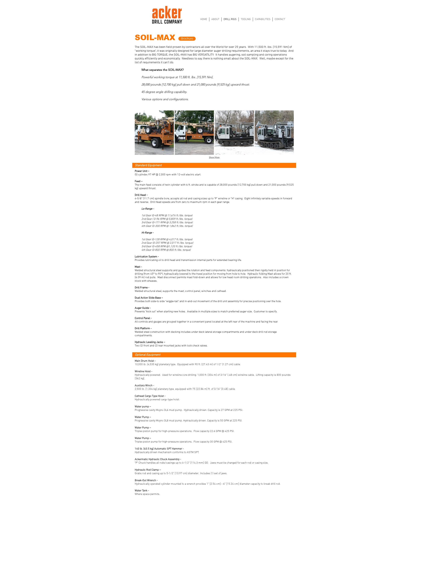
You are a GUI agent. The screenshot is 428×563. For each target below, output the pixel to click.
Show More (214, 157)
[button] (154, 132)
